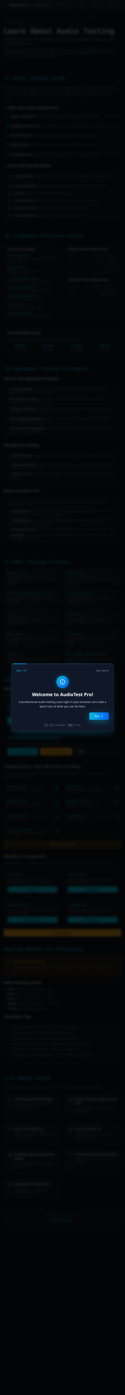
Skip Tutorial (102, 670)
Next (97, 716)
